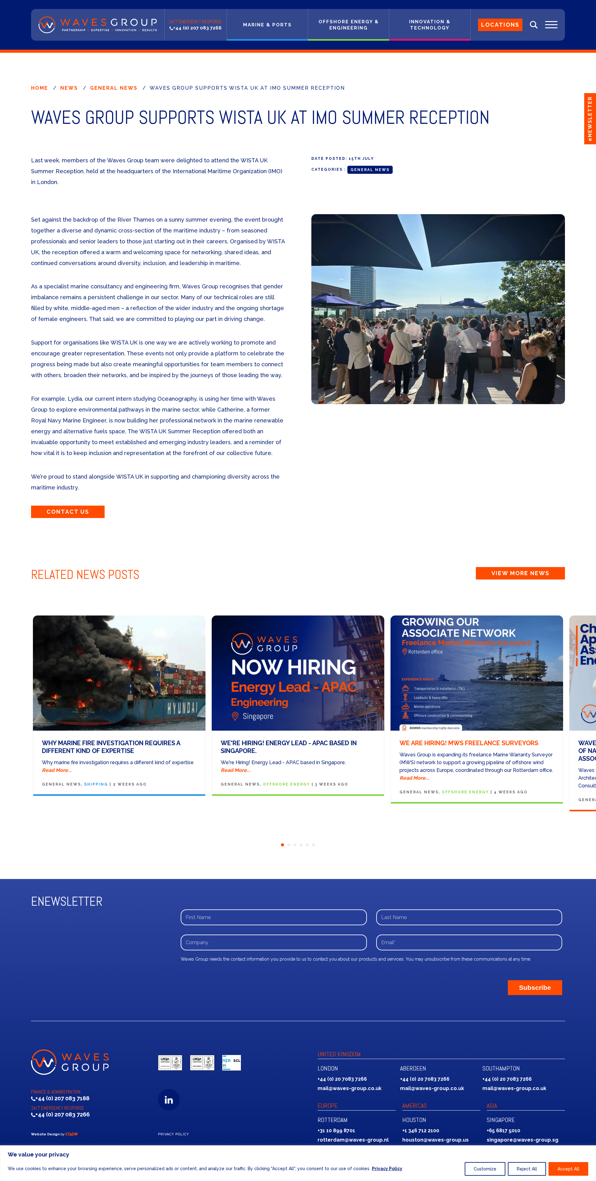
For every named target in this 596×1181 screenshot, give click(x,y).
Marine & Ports (267, 25)
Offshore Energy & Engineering (348, 25)
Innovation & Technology (429, 25)
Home (39, 88)
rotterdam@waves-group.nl (353, 1140)
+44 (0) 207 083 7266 (197, 28)
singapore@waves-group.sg (522, 1140)
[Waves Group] (97, 25)
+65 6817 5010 (503, 1131)
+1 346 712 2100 (420, 1131)
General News (114, 88)
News (69, 88)
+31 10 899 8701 (336, 1131)
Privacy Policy (387, 1168)
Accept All (568, 1168)
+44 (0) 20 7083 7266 (342, 1079)
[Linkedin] (169, 1100)
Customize (485, 1168)
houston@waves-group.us (435, 1140)
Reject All (527, 1168)
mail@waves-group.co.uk (350, 1088)
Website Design (45, 1134)
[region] (298, 1163)
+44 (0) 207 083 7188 (62, 1098)
